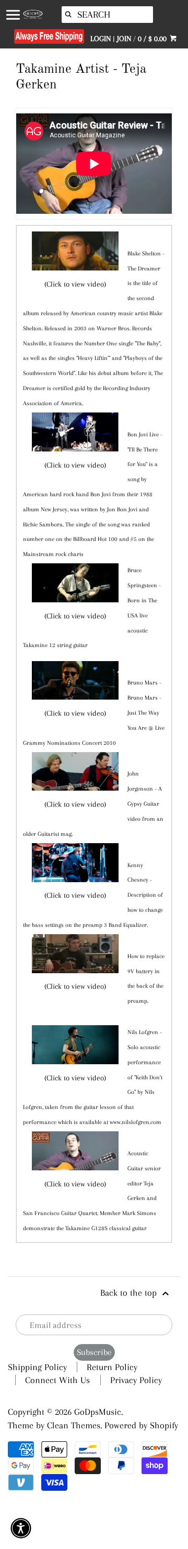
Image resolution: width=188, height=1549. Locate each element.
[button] (20, 1528)
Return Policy (112, 1367)
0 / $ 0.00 (153, 38)
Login (100, 38)
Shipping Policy (37, 1367)
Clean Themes (73, 1425)
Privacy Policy (136, 1380)
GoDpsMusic (97, 1411)
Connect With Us (57, 1380)
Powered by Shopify (141, 1425)
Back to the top (129, 1292)
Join (124, 38)
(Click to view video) (75, 284)
